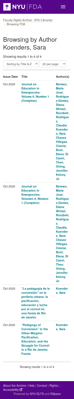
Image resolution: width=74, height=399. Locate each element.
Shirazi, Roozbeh (62, 111)
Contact (42, 385)
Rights (54, 385)
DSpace (55, 394)
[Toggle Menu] (63, 6)
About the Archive (14, 385)
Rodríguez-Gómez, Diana (62, 100)
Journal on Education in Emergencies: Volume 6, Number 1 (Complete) (35, 92)
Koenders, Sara (62, 131)
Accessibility (11, 389)
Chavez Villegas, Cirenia (62, 141)
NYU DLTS (37, 394)
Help (32, 385)
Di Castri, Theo (62, 158)
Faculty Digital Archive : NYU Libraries (27, 20)
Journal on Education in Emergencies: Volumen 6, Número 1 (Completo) (35, 194)
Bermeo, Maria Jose (61, 88)
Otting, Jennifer (61, 168)
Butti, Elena (60, 152)
